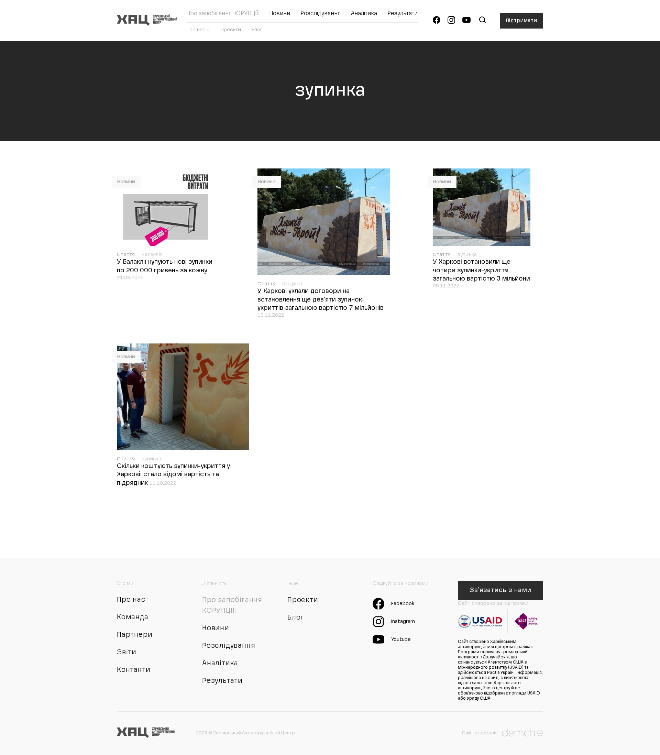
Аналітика (364, 14)
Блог (256, 30)
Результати (402, 14)
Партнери (134, 635)
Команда (132, 617)
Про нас (196, 30)
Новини (279, 14)
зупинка (467, 254)
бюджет (292, 284)
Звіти (126, 652)
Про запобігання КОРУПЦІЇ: (222, 14)
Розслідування (320, 14)
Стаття (126, 254)
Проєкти (231, 30)
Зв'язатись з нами (500, 590)
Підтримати (521, 20)
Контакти (133, 670)
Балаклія (152, 254)
